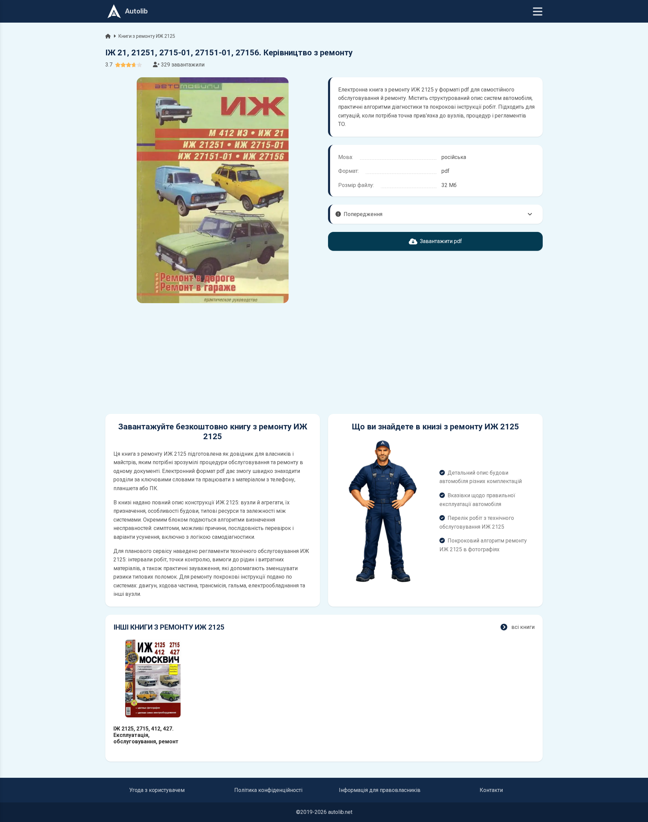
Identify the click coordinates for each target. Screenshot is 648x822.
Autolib (136, 11)
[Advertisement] (212, 358)
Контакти (491, 790)
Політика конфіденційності (268, 790)
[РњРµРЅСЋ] (538, 11)
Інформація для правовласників (380, 790)
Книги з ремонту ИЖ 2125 (146, 36)
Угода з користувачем (157, 790)
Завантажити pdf (441, 241)
